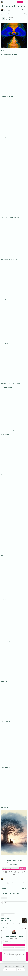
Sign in (25, 2)
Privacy (10, 966)
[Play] (3, 18)
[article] (14, 921)
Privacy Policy (15, 955)
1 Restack (10, 879)
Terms (14, 966)
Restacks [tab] (10, 898)
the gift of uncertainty (6, 920)
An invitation (5, 918)
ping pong (4, 927)
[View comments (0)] (7, 13)
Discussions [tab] (11, 914)
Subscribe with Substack (15, 950)
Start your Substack (10, 969)
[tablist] (7, 898)
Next (23, 888)
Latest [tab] (6, 914)
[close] (24, 930)
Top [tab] (2, 914)
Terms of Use (21, 953)
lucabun (6, 9)
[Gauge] (24, 18)
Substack (7, 973)
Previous (5, 888)
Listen (25, 9)
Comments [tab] (4, 898)
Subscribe (20, 2)
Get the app (20, 969)
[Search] (25, 914)
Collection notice (20, 966)
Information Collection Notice (18, 954)
